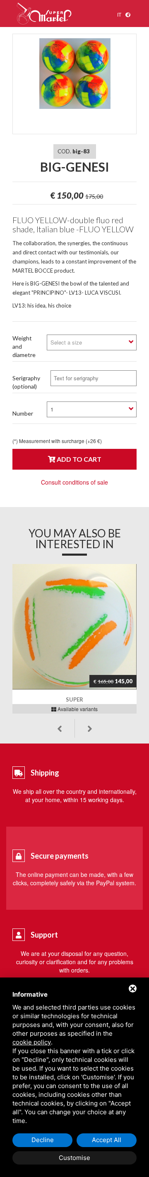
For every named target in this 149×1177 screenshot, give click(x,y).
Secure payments (60, 855)
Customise (74, 1158)
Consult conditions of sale (74, 482)
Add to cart (78, 459)
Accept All (106, 1140)
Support (44, 934)
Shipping (45, 772)
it (119, 14)
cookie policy (31, 1042)
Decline (42, 1140)
